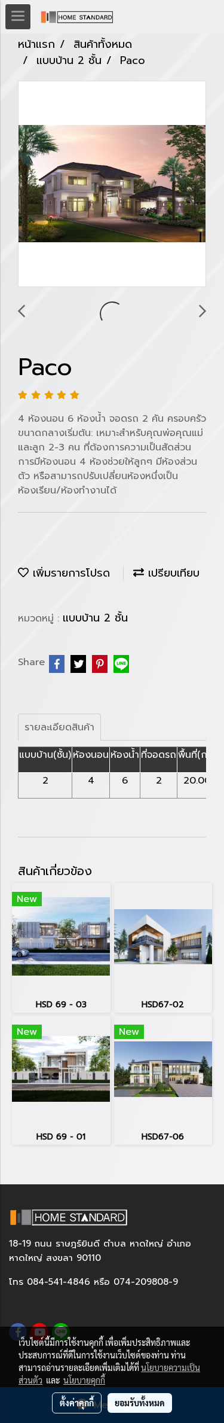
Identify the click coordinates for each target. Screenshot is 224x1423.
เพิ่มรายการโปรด (69, 573)
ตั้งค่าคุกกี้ (77, 1402)
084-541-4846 (58, 1281)
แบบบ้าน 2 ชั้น (95, 618)
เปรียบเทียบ (172, 573)
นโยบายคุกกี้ (84, 1380)
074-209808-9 (145, 1281)
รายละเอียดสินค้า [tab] (59, 727)
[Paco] (112, 184)
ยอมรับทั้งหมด (140, 1402)
